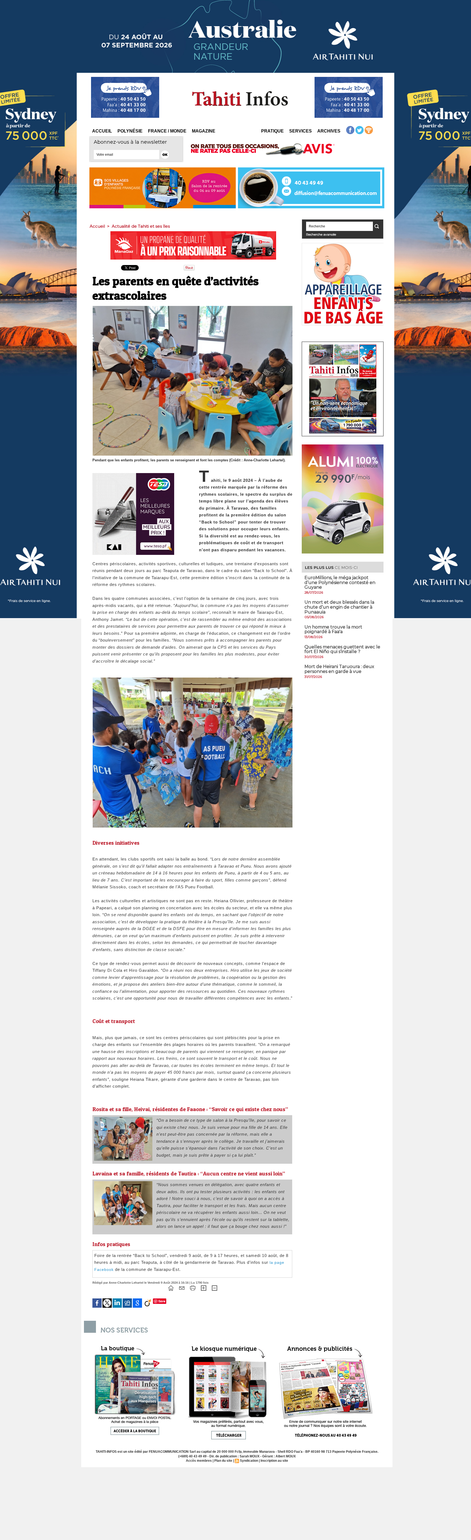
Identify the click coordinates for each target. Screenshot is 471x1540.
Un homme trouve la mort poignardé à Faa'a (333, 629)
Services (300, 131)
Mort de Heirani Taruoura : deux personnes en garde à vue (339, 669)
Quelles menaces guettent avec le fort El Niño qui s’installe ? (342, 649)
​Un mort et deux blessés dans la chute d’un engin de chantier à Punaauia (339, 607)
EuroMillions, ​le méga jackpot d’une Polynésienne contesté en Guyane (339, 582)
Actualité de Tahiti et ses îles (141, 226)
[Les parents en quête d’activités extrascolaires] (123, 1118)
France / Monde (167, 131)
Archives (328, 131)
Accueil (102, 131)
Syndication (249, 1461)
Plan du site (223, 1461)
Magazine (203, 131)
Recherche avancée (321, 234)
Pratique (272, 131)
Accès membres (199, 1461)
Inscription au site (274, 1461)
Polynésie (130, 131)
